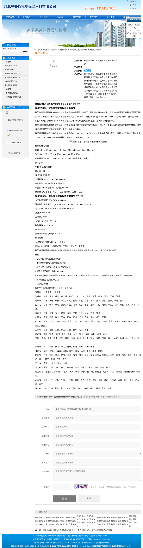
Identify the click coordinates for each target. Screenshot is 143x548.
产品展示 (60, 17)
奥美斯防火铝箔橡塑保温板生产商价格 (51, 521)
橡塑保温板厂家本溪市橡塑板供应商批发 (97, 530)
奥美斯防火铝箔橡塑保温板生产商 (60, 521)
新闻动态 (43, 17)
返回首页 (36, 539)
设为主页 (133, 5)
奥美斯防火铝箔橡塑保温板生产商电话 (40, 521)
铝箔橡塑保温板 (11, 66)
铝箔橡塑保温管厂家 (14, 131)
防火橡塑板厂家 (14, 153)
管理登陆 (105, 543)
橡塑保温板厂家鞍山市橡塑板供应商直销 (58, 530)
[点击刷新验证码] (81, 486)
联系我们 (127, 17)
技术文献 (77, 17)
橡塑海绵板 (9, 70)
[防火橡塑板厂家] (14, 142)
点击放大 (55, 66)
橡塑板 (53, 50)
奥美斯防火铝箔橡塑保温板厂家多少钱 (102, 521)
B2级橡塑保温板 (11, 85)
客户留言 (94, 17)
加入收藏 (133, 8)
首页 (39, 50)
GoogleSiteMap (74, 543)
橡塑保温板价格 (11, 73)
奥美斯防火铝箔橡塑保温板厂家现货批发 (112, 521)
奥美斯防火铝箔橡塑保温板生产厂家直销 (71, 521)
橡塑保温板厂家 (11, 81)
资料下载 (111, 17)
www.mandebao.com (102, 539)
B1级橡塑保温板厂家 (13, 77)
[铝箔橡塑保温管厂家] (14, 120)
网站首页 (133, 2)
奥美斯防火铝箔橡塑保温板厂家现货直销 (123, 521)
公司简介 (27, 17)
